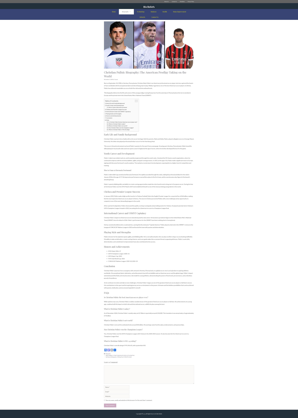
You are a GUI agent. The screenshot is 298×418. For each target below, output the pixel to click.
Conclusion (109, 118)
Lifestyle (142, 17)
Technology (141, 12)
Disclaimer (182, 1)
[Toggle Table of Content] (135, 101)
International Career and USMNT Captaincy (118, 111)
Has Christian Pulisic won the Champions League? (121, 127)
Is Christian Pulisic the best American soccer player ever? (123, 122)
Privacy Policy (191, 1)
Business (153, 12)
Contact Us (174, 1)
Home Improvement (179, 12)
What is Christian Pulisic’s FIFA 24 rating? (119, 129)
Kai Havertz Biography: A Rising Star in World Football (119, 357)
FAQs (107, 120)
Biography (125, 12)
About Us (166, 1)
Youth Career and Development (115, 105)
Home (114, 12)
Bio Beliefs (149, 6)
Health (165, 12)
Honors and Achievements (113, 116)
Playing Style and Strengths (113, 113)
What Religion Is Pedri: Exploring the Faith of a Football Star (120, 355)
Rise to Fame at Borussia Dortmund (118, 107)
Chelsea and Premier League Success (116, 109)
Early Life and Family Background (115, 103)
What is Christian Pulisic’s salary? (117, 124)
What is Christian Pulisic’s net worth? (118, 126)
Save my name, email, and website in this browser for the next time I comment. (129, 400)
